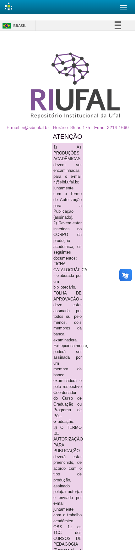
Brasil (13, 25)
